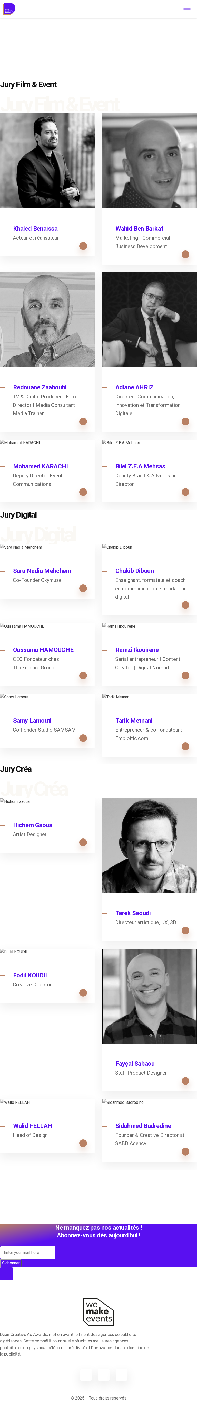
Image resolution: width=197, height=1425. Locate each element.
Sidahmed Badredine (143, 1126)
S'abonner (11, 1263)
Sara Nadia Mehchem (42, 571)
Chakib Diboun (134, 571)
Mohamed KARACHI (40, 466)
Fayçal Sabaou (135, 1064)
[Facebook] (86, 1375)
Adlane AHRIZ (134, 387)
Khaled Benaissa (35, 228)
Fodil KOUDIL (31, 975)
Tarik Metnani (134, 721)
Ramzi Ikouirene (137, 650)
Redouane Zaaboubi (39, 387)
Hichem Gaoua (32, 825)
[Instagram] (121, 1375)
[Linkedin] (104, 1375)
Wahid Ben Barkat (139, 228)
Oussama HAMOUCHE (43, 650)
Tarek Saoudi (133, 913)
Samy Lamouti (32, 721)
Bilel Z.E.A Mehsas (140, 466)
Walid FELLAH (32, 1126)
